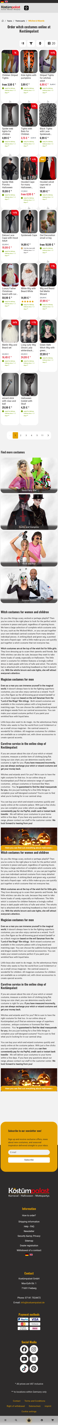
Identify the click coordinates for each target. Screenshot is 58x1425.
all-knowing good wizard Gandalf (37, 695)
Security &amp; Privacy (29, 1236)
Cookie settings (29, 1411)
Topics (9, 21)
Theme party (20, 21)
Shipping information (29, 1221)
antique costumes (20, 784)
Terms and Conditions (34, 1401)
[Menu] (5, 1420)
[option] (10, 61)
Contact (16, 1401)
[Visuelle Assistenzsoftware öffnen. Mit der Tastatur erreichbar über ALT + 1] (24, 7)
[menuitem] (2, 1)
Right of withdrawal (16, 1406)
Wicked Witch (26, 630)
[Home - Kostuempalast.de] (29, 1192)
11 (42, 435)
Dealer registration (29, 1245)
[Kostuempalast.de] (11, 7)
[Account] (42, 1420)
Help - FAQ (29, 1226)
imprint (48, 1406)
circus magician (18, 728)
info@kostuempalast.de (32, 1302)
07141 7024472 (33, 1297)
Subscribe (29, 1160)
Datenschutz (35, 1406)
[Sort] (40, 43)
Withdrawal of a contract (29, 1250)
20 (53, 43)
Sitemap (29, 1240)
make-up (38, 640)
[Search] (16, 1420)
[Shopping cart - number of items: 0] (52, 1420)
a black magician (12, 698)
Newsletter (29, 1231)
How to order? (29, 1215)
